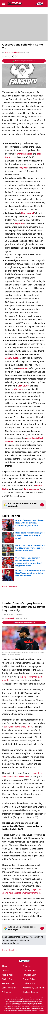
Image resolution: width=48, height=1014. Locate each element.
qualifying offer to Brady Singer (18, 726)
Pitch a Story (8, 979)
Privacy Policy (29, 979)
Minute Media (13, 998)
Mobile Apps (7, 975)
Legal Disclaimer (9, 987)
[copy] (16, 56)
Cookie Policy (29, 983)
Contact (5, 970)
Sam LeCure (23, 386)
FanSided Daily (29, 975)
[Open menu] (3, 3)
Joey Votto (23, 167)
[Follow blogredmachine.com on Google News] (42, 505)
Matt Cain (22, 368)
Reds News (13, 950)
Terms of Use (8, 983)
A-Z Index (6, 992)
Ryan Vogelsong (31, 489)
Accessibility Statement (34, 987)
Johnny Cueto (11, 358)
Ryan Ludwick (27, 213)
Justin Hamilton (12, 52)
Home (4, 586)
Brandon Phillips (24, 154)
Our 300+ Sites (29, 970)
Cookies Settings (30, 992)
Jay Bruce (19, 223)
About (4, 966)
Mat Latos (18, 389)
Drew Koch (9, 618)
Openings (27, 966)
